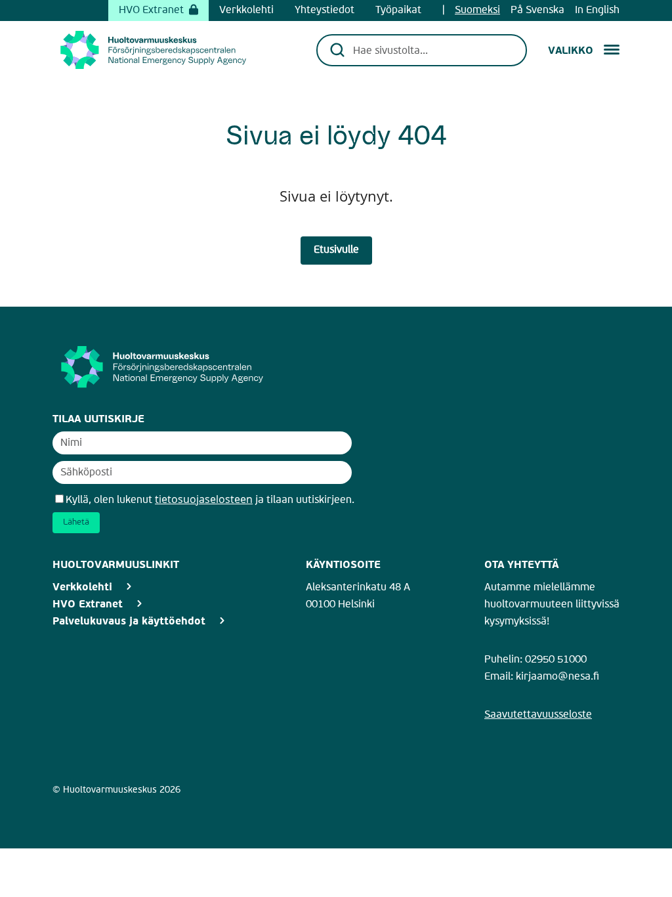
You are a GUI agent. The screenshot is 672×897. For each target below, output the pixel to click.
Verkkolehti (246, 10)
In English (597, 10)
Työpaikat (398, 10)
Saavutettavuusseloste (538, 715)
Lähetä (76, 522)
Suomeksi (477, 10)
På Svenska (537, 10)
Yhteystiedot (324, 10)
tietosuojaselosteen (204, 499)
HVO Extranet (151, 10)
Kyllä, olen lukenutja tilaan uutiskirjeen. (210, 500)
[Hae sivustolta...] (430, 50)
